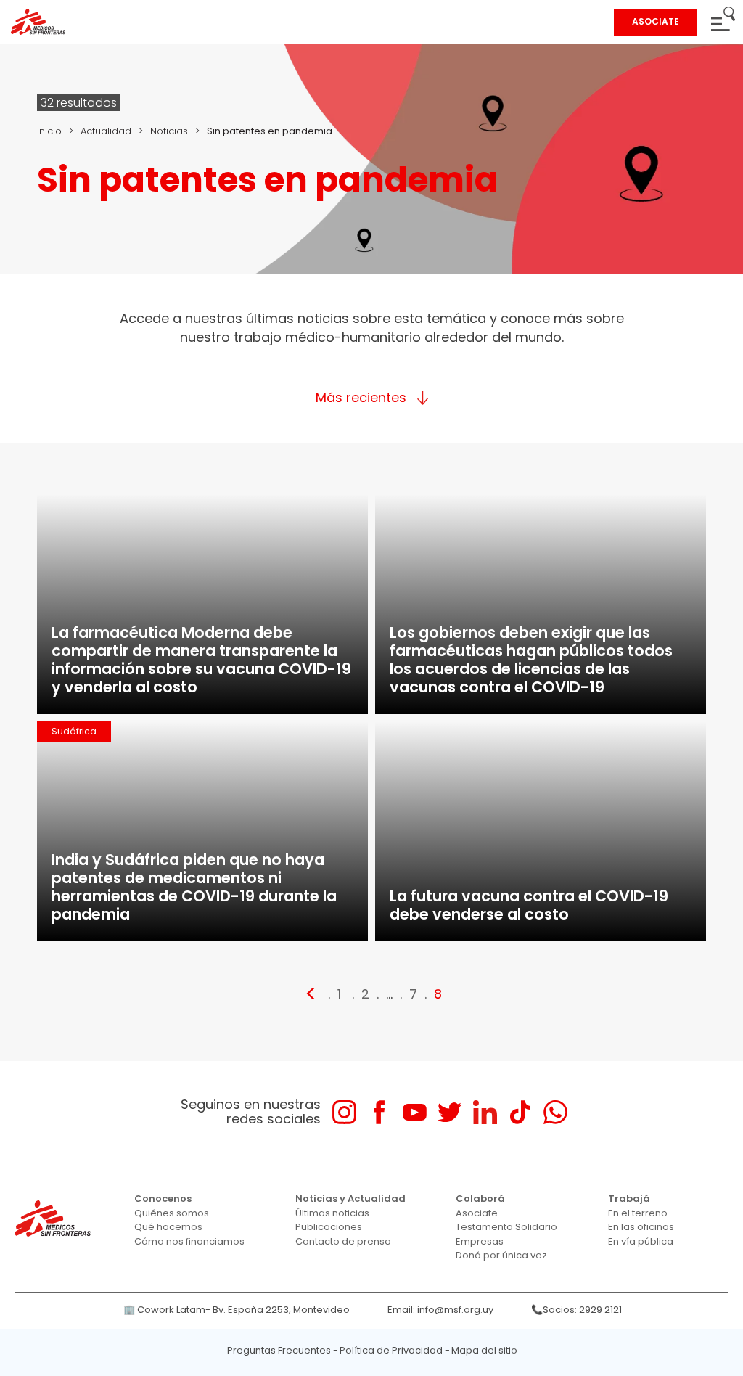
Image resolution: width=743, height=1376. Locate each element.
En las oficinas (641, 1227)
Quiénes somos (171, 1213)
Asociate (477, 1213)
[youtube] (415, 1112)
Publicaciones (328, 1227)
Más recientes (361, 397)
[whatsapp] (555, 1112)
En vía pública (640, 1241)
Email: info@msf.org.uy (440, 1309)
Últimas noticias (332, 1213)
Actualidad (106, 131)
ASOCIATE (655, 21)
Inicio (49, 131)
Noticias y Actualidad (350, 1198)
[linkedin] (485, 1112)
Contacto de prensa (343, 1241)
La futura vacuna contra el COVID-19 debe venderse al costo (529, 905)
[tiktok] (520, 1112)
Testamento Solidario (506, 1227)
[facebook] (379, 1112)
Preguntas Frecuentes (279, 1350)
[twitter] (449, 1112)
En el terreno (638, 1213)
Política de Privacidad (391, 1350)
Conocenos (163, 1198)
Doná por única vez (501, 1255)
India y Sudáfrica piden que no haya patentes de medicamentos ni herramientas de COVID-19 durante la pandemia (194, 887)
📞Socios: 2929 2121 (576, 1309)
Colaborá (480, 1198)
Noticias (169, 131)
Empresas (480, 1241)
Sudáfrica (74, 731)
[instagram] (344, 1112)
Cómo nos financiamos (189, 1241)
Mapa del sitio (484, 1350)
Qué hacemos (168, 1227)
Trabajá (629, 1198)
